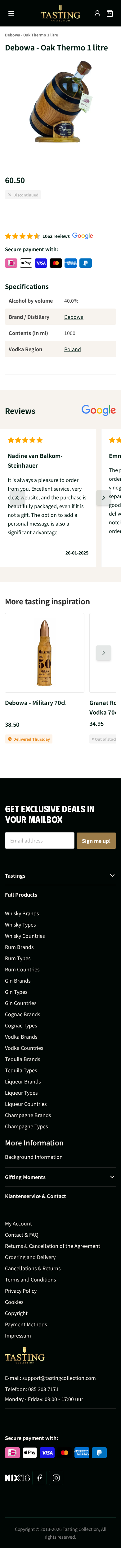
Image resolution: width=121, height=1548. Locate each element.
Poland (72, 349)
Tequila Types (21, 1070)
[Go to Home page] (60, 13)
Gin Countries (20, 1003)
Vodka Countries (24, 1047)
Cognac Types (21, 1025)
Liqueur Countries (26, 1103)
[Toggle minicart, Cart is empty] (110, 13)
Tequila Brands (22, 1059)
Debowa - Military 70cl (35, 702)
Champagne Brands (28, 1115)
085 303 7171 (43, 1389)
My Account (18, 1223)
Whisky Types (20, 924)
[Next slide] (103, 497)
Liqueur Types (21, 1092)
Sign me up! (96, 840)
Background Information (34, 1156)
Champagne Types (26, 1126)
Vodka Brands (21, 1036)
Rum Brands (19, 947)
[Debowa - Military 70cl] (44, 653)
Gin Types (16, 991)
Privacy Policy (21, 1290)
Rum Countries (22, 969)
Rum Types (17, 958)
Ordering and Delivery (30, 1257)
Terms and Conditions (30, 1279)
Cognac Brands (22, 1014)
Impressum (18, 1335)
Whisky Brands (22, 913)
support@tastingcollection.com (59, 1377)
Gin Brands (17, 980)
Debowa (73, 316)
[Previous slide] (17, 497)
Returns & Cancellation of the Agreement (52, 1245)
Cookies (14, 1301)
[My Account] (97, 13)
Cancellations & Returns (32, 1268)
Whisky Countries (25, 935)
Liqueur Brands (23, 1081)
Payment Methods (26, 1324)
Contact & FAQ (21, 1234)
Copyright (16, 1313)
